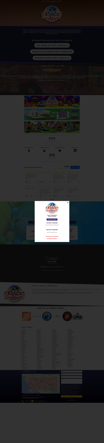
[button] (67, 202)
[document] (52, 221)
